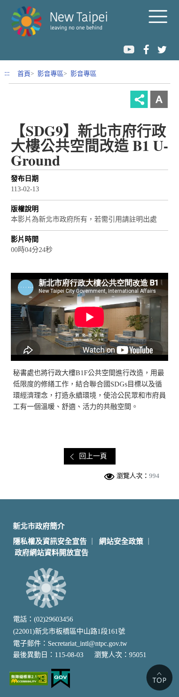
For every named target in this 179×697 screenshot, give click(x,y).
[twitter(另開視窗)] (161, 49)
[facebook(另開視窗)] (145, 49)
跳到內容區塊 (21, 5)
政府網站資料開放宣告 (52, 553)
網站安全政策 (121, 541)
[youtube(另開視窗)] (128, 49)
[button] (159, 21)
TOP (159, 677)
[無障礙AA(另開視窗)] (29, 678)
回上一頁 (93, 456)
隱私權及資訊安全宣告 (50, 541)
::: (7, 73)
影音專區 (50, 73)
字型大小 (159, 99)
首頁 (23, 73)
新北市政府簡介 (39, 526)
